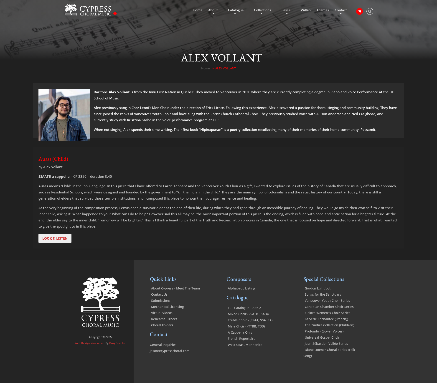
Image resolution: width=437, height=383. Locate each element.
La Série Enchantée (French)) (326, 319)
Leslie (286, 10)
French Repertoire (241, 338)
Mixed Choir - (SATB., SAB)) (248, 314)
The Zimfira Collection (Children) (329, 325)
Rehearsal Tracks (164, 319)
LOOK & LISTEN (55, 238)
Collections (262, 10)
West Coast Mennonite (245, 344)
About (213, 10)
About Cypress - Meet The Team (175, 288)
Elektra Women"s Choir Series (327, 313)
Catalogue (236, 10)
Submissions (160, 300)
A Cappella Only (240, 332)
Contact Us (159, 294)
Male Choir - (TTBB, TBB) (246, 326)
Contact (341, 10)
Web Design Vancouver (90, 343)
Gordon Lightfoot (317, 288)
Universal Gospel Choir (322, 337)
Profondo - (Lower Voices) (324, 331)
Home (197, 10)
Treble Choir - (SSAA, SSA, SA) (250, 320)
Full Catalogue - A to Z (244, 308)
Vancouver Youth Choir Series (327, 300)
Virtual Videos (162, 313)
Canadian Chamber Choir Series (329, 306)
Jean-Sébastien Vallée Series (326, 343)
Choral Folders (162, 325)
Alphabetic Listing (241, 288)
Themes (323, 10)
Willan (306, 10)
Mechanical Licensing (167, 306)
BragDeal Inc (117, 343)
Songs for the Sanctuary (323, 294)
